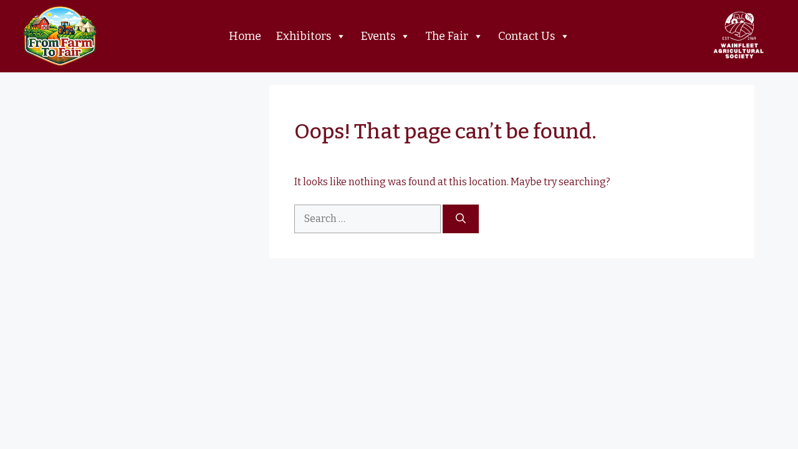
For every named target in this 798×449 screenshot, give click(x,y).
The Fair (446, 36)
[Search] (461, 219)
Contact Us (526, 36)
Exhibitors (303, 36)
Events (378, 36)
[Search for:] (368, 218)
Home (245, 36)
